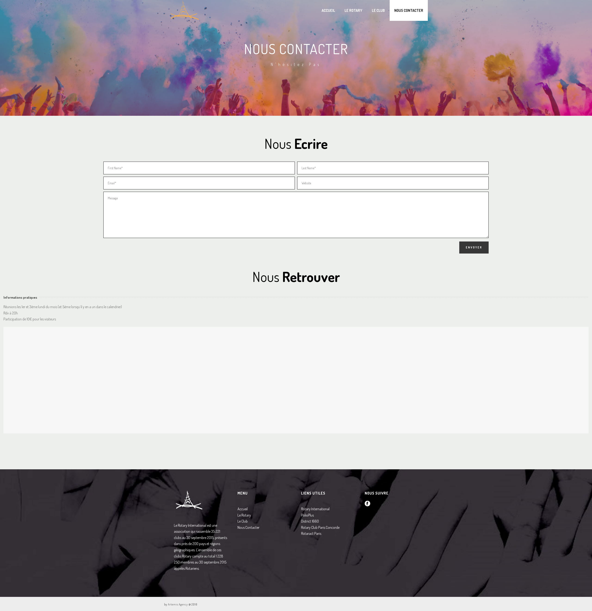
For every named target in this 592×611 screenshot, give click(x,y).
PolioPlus (307, 515)
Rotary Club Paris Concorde (320, 527)
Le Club (378, 10)
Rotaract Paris (311, 533)
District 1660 (310, 521)
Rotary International (315, 509)
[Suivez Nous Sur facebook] (367, 504)
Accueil (328, 10)
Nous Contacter (408, 10)
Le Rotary (353, 10)
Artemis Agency (178, 604)
